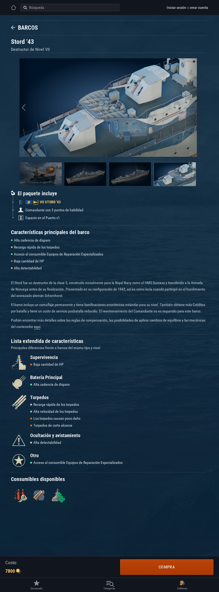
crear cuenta (199, 7)
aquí (37, 326)
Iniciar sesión (176, 7)
